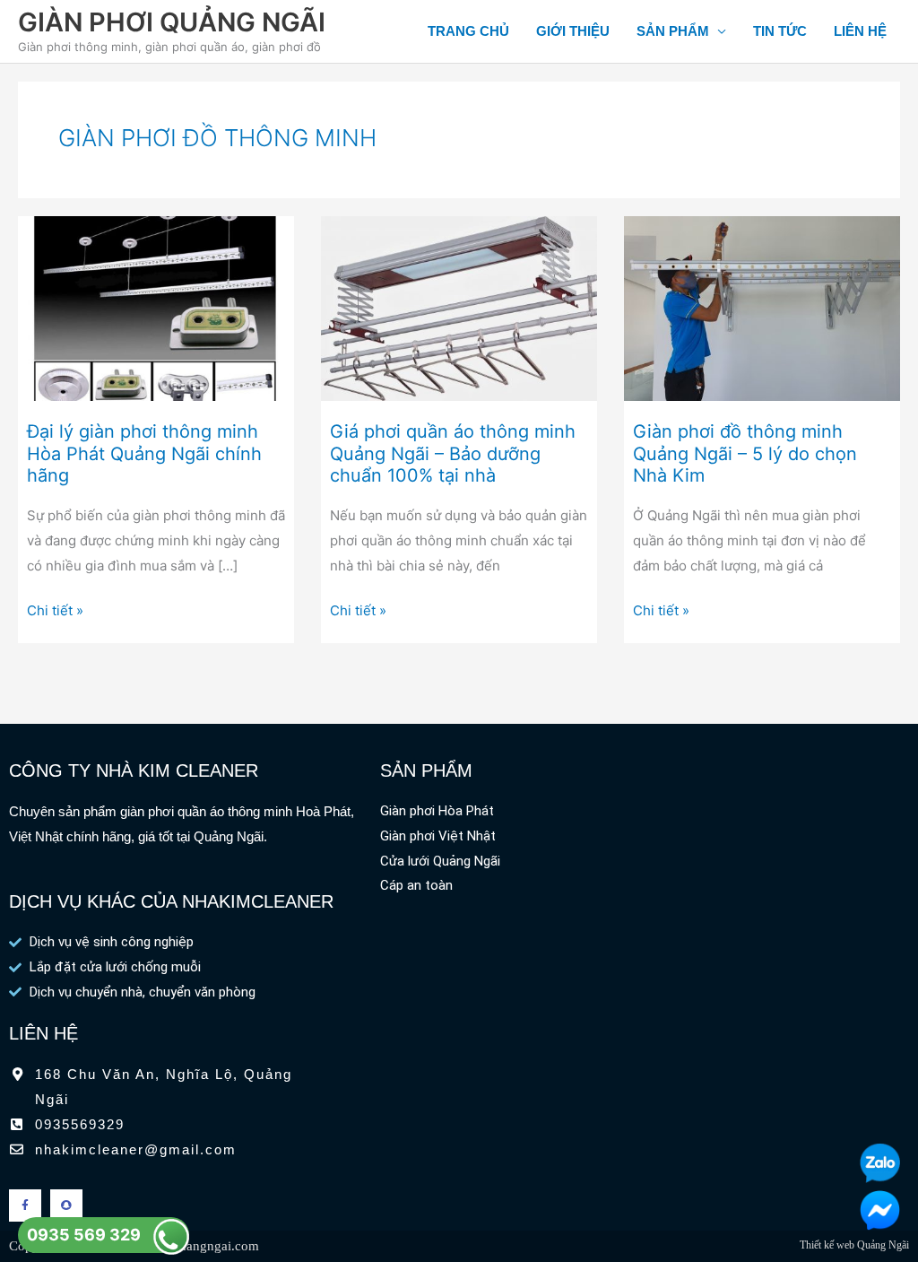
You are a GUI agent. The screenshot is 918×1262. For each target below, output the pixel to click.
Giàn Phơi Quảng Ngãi (171, 22)
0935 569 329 (84, 1234)
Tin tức (780, 31)
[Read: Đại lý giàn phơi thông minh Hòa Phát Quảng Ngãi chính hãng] (156, 307)
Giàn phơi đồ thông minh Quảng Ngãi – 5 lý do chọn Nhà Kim (745, 453)
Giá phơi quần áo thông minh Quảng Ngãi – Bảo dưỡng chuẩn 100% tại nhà (453, 453)
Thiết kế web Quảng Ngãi (854, 1245)
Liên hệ (860, 31)
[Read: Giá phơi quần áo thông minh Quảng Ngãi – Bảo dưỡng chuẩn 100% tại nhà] (459, 307)
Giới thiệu (573, 31)
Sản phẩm (673, 31)
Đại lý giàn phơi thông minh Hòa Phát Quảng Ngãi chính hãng (144, 453)
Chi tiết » (55, 608)
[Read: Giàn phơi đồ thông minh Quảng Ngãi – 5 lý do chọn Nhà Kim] (762, 307)
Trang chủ (468, 31)
